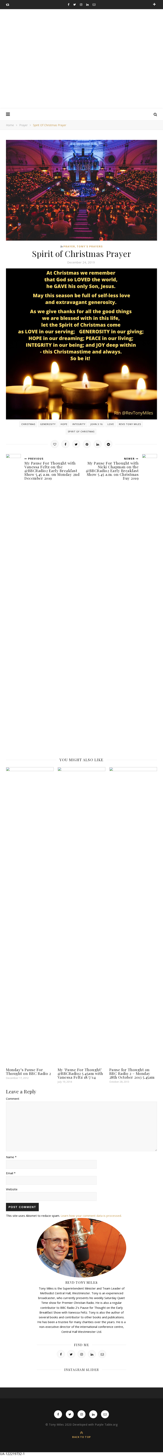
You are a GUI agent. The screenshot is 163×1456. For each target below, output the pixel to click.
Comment (12, 1099)
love (111, 424)
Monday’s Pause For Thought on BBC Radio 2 (28, 1071)
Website (11, 1189)
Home (10, 125)
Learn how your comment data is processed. (91, 1216)
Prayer (23, 125)
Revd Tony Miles (130, 424)
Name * (11, 1157)
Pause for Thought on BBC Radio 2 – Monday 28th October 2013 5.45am (132, 1073)
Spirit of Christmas (81, 431)
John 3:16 (96, 424)
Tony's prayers (90, 246)
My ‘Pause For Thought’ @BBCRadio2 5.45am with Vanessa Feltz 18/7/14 (80, 1073)
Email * (11, 1173)
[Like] (55, 444)
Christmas (28, 424)
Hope (64, 424)
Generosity (48, 424)
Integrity (78, 424)
